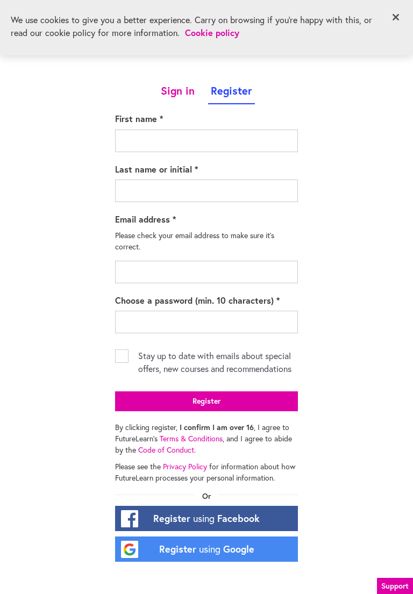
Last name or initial (172, 169)
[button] (395, 584)
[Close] (396, 17)
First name (155, 118)
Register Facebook (206, 518)
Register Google (206, 548)
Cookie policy (212, 32)
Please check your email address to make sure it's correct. (195, 241)
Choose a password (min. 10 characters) (206, 300)
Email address (161, 219)
